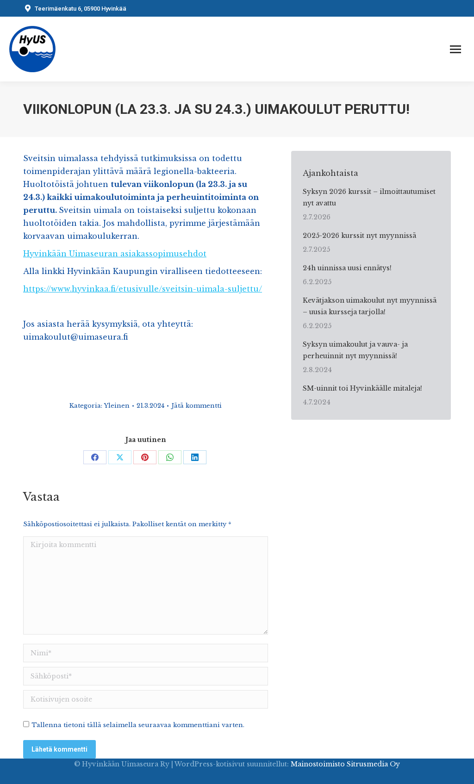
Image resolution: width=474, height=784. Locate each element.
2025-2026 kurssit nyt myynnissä (359, 235)
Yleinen (117, 406)
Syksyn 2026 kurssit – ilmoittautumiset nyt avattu (369, 197)
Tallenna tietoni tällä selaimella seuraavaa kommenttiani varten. (137, 725)
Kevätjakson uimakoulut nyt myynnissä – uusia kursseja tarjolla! (370, 306)
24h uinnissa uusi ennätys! (347, 268)
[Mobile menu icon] (455, 49)
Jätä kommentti (196, 406)
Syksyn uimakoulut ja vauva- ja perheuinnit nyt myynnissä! (355, 350)
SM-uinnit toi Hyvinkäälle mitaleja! (362, 388)
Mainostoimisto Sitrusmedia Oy (345, 764)
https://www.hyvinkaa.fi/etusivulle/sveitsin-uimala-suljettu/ (142, 288)
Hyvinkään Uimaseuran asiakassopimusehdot (114, 253)
